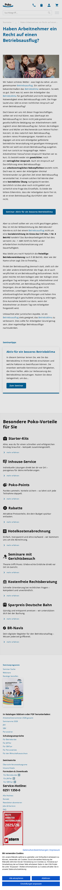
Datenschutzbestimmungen (35, 850)
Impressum (54, 850)
